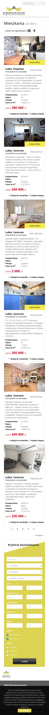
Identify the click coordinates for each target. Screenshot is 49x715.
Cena (9, 583)
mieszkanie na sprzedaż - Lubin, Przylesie (24, 76)
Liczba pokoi (12, 602)
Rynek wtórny (14, 639)
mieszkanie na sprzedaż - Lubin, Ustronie (24, 403)
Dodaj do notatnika (19, 113)
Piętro (9, 621)
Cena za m (11, 612)
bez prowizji (13, 655)
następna (39, 535)
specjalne (12, 647)
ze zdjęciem (13, 651)
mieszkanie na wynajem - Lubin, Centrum (24, 240)
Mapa (34, 30)
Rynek (9, 631)
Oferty (9, 643)
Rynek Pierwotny (15, 635)
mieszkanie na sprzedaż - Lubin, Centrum (24, 158)
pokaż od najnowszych (16, 30)
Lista (29, 30)
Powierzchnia (12, 593)
